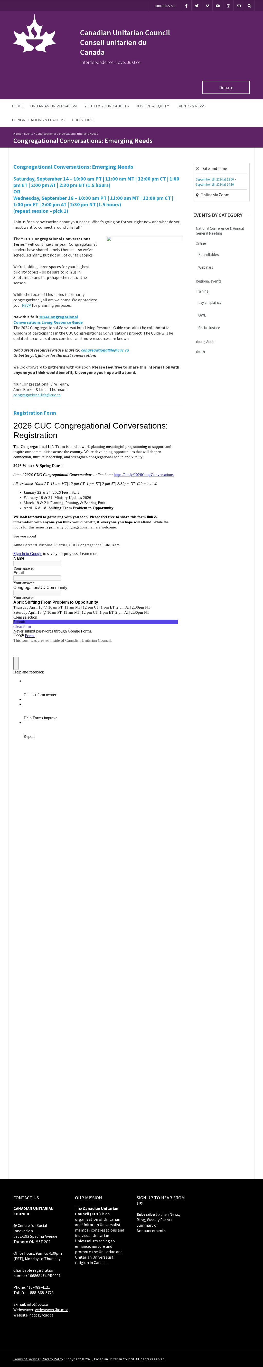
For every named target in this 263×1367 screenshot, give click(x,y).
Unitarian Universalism (53, 106)
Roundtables (208, 254)
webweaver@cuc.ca (51, 1309)
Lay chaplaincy (209, 302)
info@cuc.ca (37, 1304)
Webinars (205, 267)
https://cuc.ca (41, 1315)
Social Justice (209, 327)
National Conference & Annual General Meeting (220, 231)
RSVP (26, 305)
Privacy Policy (52, 1359)
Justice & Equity (152, 106)
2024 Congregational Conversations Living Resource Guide (48, 319)
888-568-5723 (165, 6)
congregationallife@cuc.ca (105, 350)
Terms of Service (26, 1359)
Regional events (209, 281)
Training (202, 291)
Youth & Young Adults (106, 106)
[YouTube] (218, 5)
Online (201, 243)
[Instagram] (228, 5)
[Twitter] (197, 5)
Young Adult (205, 341)
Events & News (190, 106)
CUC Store (82, 120)
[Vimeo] (207, 5)
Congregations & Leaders (38, 120)
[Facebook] (186, 5)
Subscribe (146, 1214)
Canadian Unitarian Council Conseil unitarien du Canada (125, 42)
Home (17, 106)
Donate (226, 87)
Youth (200, 351)
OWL (202, 315)
